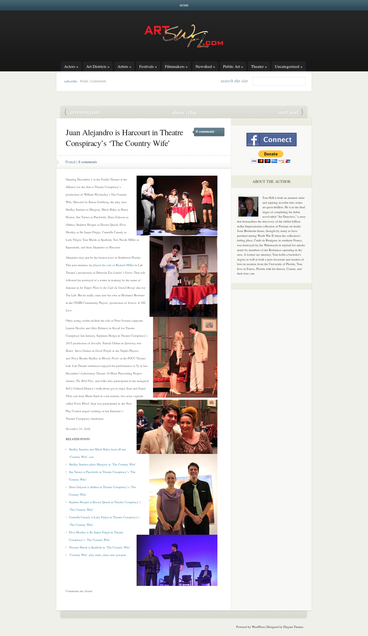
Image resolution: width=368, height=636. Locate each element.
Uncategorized (289, 66)
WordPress (258, 627)
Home (184, 5)
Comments (98, 81)
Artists (124, 66)
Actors (71, 66)
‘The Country (120, 464)
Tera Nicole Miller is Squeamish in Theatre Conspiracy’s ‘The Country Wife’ (291, 112)
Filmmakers (176, 66)
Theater (259, 66)
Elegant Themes (293, 627)
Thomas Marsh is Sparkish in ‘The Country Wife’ (82, 112)
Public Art (233, 66)
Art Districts (98, 66)
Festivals (148, 66)
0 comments (205, 131)
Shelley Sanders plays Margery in (90, 464)
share (178, 112)
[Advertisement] (271, 377)
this (191, 112)
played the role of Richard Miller (113, 265)
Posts (84, 81)
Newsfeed (205, 66)
